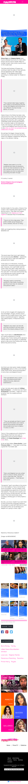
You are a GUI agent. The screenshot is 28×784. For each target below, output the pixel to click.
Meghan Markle (14, 655)
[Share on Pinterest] (6, 632)
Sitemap (20, 760)
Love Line (4, 655)
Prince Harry (5, 662)
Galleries (23, 745)
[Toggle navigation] (22, 1)
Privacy (10, 760)
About (9, 758)
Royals (13, 662)
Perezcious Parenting (8, 658)
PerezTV (15, 745)
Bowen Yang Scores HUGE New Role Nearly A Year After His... (20, 561)
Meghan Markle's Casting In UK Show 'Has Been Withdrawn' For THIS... (20, 550)
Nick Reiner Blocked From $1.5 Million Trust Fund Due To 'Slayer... (7, 562)
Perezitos (20, 658)
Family (13, 646)
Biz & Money (5, 646)
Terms (15, 760)
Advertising (15, 758)
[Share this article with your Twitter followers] (11, 632)
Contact (10, 761)
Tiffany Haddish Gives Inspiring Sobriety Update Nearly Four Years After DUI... (7, 550)
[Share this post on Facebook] (2, 632)
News (8, 745)
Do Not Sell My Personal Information (14, 769)
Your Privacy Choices (15, 781)
